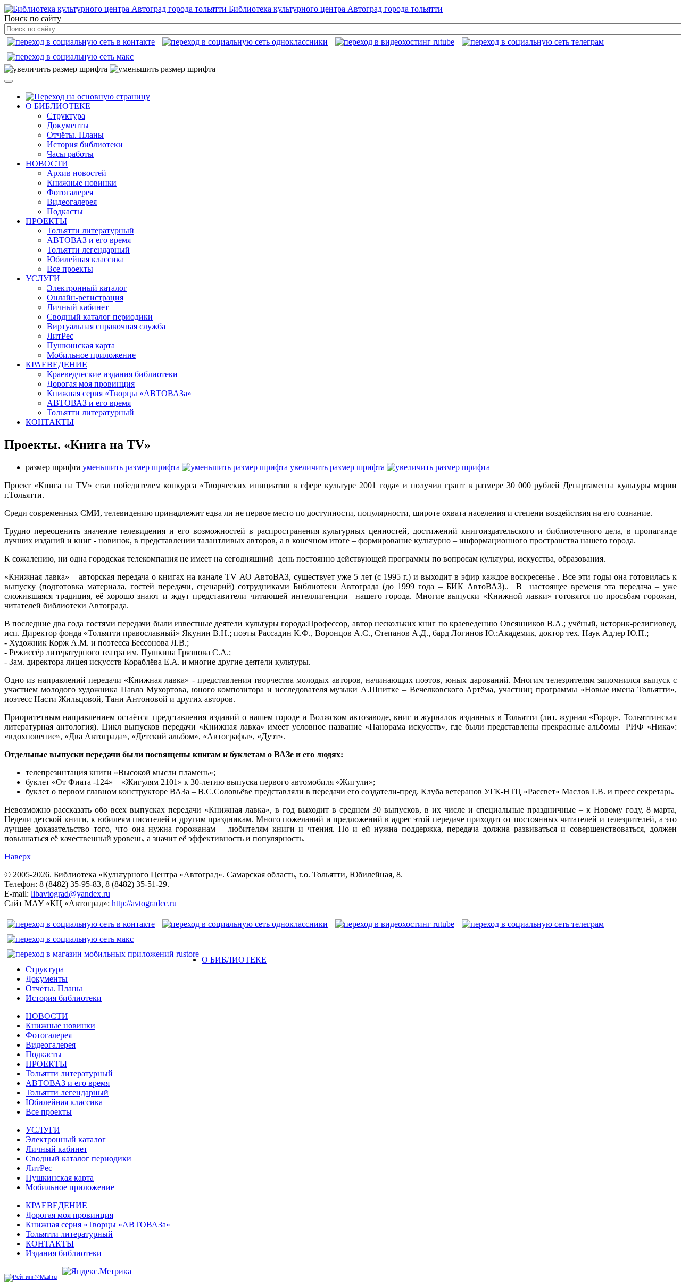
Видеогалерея (72, 201)
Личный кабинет (78, 307)
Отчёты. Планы (75, 134)
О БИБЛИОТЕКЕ (58, 106)
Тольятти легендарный (88, 249)
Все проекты (70, 268)
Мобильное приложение (91, 354)
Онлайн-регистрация (85, 297)
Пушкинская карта (81, 345)
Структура (66, 115)
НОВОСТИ (47, 163)
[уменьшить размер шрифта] (162, 69)
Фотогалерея (70, 192)
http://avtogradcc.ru (144, 903)
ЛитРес (60, 335)
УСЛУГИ (43, 278)
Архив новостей (76, 173)
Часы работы (70, 153)
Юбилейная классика (85, 259)
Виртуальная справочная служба (106, 326)
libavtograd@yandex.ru (70, 893)
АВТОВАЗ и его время (89, 240)
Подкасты (65, 211)
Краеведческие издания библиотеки (112, 374)
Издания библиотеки (64, 1253)
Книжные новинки (82, 182)
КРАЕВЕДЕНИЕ (56, 364)
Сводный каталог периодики (100, 316)
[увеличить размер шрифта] (55, 69)
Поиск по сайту (32, 18)
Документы (68, 125)
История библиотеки (85, 144)
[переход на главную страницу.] (88, 96)
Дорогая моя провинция (91, 383)
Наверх (17, 856)
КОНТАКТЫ (50, 421)
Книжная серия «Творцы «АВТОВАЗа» (119, 393)
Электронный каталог (87, 287)
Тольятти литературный (90, 230)
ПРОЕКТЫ (46, 220)
